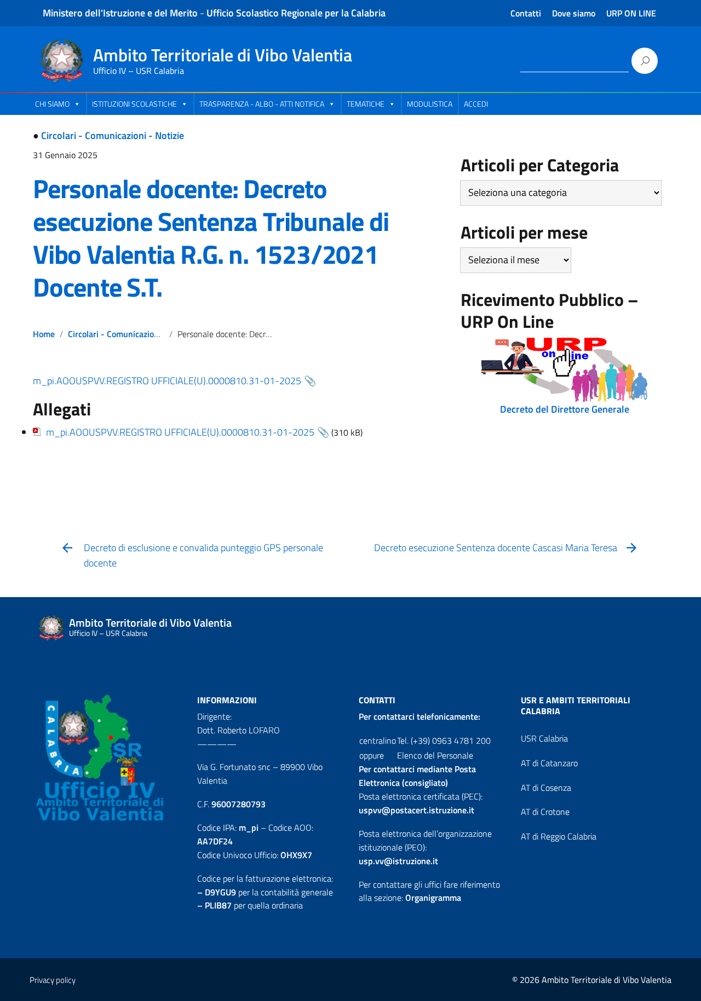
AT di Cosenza (546, 787)
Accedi (476, 103)
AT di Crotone (545, 811)
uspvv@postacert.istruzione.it (416, 810)
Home (44, 333)
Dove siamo (573, 13)
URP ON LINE (631, 13)
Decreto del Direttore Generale (564, 409)
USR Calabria (544, 738)
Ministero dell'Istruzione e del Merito (120, 12)
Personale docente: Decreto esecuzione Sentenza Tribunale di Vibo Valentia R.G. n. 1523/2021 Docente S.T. (211, 238)
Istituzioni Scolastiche (134, 103)
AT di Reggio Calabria (558, 836)
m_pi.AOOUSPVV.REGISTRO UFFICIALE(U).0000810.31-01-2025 (167, 380)
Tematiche (365, 103)
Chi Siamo (52, 103)
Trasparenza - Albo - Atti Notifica (261, 103)
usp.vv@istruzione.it (398, 860)
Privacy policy (53, 980)
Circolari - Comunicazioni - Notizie (112, 135)
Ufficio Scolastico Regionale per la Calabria (296, 12)
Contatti (525, 13)
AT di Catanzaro (549, 762)
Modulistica (429, 103)
